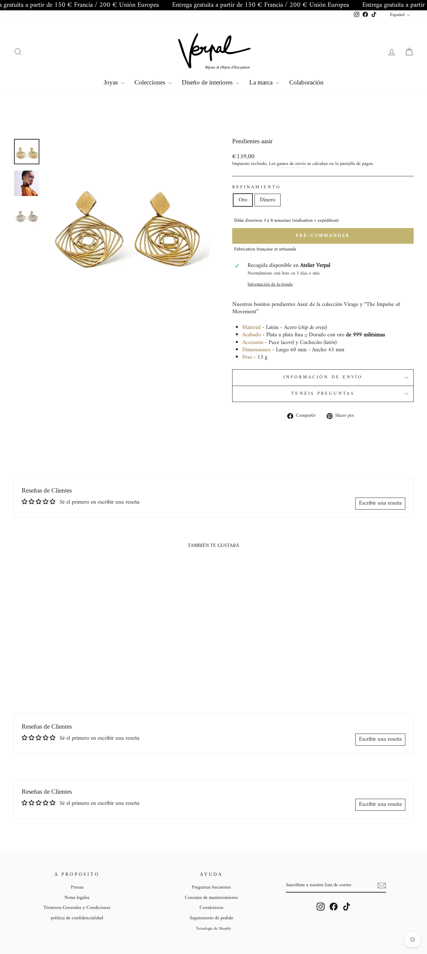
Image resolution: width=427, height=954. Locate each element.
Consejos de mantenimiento (211, 898)
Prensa (77, 887)
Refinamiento (256, 188)
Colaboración (306, 82)
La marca (261, 82)
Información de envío (323, 377)
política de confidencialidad (77, 918)
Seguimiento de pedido (211, 918)
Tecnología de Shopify (213, 928)
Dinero (267, 200)
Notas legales (76, 898)
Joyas (111, 82)
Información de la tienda (270, 285)
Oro (243, 200)
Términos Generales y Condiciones (76, 908)
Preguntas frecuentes (211, 887)
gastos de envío (291, 164)
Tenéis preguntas (322, 394)
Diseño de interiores (208, 82)
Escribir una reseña (380, 503)
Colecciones (150, 82)
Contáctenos (211, 908)
